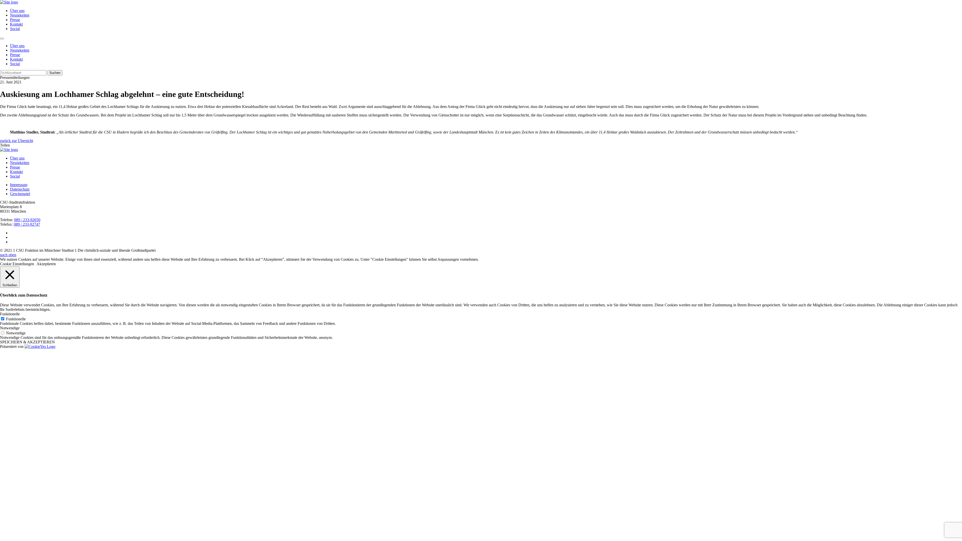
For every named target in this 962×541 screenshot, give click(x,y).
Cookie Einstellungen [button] (17, 264)
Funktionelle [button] (10, 314)
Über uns (17, 11)
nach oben (8, 255)
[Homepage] (9, 150)
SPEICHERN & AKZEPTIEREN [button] (27, 342)
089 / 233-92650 (27, 220)
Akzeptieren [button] (46, 264)
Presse (15, 20)
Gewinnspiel (20, 194)
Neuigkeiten (19, 15)
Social (15, 29)
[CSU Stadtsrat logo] (9, 2)
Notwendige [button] (10, 328)
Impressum (18, 185)
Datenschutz (20, 189)
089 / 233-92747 (27, 224)
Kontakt (16, 24)
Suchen (54, 73)
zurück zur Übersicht (16, 141)
